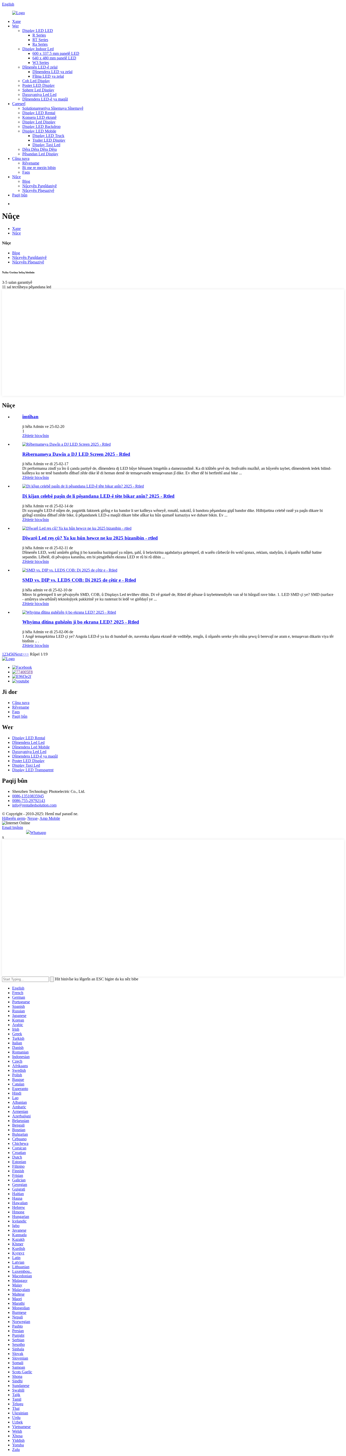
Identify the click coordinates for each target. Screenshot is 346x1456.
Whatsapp (38, 832)
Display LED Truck (48, 135)
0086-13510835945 (28, 796)
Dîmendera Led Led (28, 742)
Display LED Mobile (39, 131)
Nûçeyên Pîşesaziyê (38, 190)
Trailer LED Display (48, 140)
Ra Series (40, 44)
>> (26, 654)
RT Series (40, 40)
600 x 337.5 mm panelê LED (55, 53)
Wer (15, 26)
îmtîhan (30, 416)
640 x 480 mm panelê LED (54, 58)
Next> (19, 654)
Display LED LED (37, 30)
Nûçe (16, 177)
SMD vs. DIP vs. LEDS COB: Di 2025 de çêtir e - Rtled (79, 580)
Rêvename (30, 163)
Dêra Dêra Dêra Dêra (39, 149)
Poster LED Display (38, 85)
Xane (16, 21)
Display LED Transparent (32, 770)
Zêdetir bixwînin (35, 435)
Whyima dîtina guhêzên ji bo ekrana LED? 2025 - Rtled (80, 622)
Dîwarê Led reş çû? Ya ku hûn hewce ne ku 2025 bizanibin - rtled (90, 538)
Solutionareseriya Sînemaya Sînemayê (52, 108)
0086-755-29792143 (28, 800)
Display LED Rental (38, 113)
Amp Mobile (50, 818)
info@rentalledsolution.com (34, 805)
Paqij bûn (19, 195)
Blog (26, 181)
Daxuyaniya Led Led (39, 94)
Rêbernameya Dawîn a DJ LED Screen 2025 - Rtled (76, 454)
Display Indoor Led (38, 49)
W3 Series (40, 62)
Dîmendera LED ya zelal (52, 72)
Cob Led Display (36, 81)
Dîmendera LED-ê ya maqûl (45, 99)
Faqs (26, 172)
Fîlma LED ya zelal (48, 76)
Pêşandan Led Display (40, 154)
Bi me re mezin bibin (39, 167)
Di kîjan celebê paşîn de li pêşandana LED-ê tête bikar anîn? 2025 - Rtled (98, 496)
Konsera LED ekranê (39, 117)
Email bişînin (12, 827)
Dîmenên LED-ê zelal (39, 67)
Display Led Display (38, 122)
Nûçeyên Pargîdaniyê (39, 186)
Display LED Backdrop (41, 126)
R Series (39, 35)
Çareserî (18, 104)
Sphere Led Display (38, 90)
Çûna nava (20, 158)
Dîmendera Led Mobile (31, 747)
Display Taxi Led (46, 145)
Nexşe (32, 818)
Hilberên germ (13, 818)
